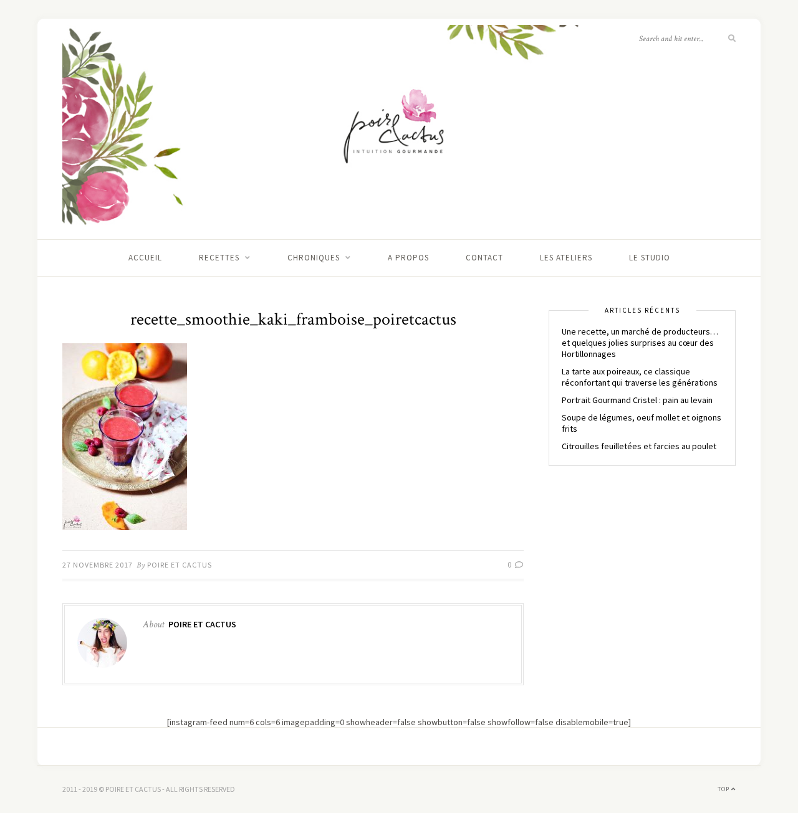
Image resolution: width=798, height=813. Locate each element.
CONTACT (484, 257)
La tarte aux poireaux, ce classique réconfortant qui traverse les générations (640, 377)
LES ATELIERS (566, 257)
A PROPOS (408, 257)
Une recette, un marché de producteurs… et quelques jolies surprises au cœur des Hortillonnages (640, 342)
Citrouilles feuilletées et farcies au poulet (639, 446)
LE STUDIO (649, 257)
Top (724, 789)
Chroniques (313, 257)
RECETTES (219, 257)
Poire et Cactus (179, 564)
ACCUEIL (145, 257)
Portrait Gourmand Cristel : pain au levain (637, 400)
